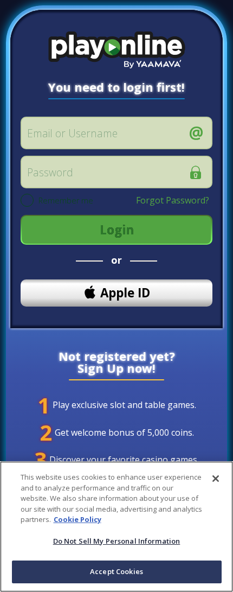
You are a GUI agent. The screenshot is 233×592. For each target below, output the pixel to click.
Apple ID (125, 292)
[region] (116, 526)
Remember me (65, 201)
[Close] (216, 479)
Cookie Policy (77, 519)
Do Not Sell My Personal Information (116, 541)
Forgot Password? (172, 200)
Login (117, 229)
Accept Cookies (116, 571)
